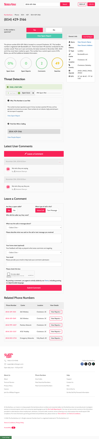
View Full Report (87, 37)
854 (22, 15)
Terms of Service (9, 382)
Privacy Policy (8, 386)
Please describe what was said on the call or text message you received (29, 232)
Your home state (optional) (15, 245)
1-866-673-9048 (12, 360)
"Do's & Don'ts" (62, 413)
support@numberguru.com (15, 364)
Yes (34, 30)
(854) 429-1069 (11, 318)
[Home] (10, 4)
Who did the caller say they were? (17, 215)
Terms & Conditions (74, 413)
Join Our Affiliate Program (12, 392)
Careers (6, 389)
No (54, 30)
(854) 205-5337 (11, 331)
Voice (40, 210)
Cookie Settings (5, 437)
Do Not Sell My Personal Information (78, 392)
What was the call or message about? (18, 224)
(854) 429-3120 (11, 312)
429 (27, 15)
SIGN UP (82, 4)
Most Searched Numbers (42, 382)
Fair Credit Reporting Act (55, 409)
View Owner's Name (84, 42)
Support (69, 379)
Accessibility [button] (7, 427)
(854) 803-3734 (11, 338)
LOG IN (91, 4)
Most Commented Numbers (43, 386)
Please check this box (13, 269)
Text (52, 210)
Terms (47, 281)
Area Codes (38, 379)
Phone (17, 15)
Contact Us (70, 382)
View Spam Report (44, 36)
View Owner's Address (85, 45)
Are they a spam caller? (13, 206)
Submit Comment (34, 288)
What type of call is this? (43, 206)
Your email (9, 257)
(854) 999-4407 (11, 325)
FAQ (68, 386)
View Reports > (56, 312)
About (6, 379)
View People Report (14, 137)
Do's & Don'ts (71, 389)
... (60, 162)
